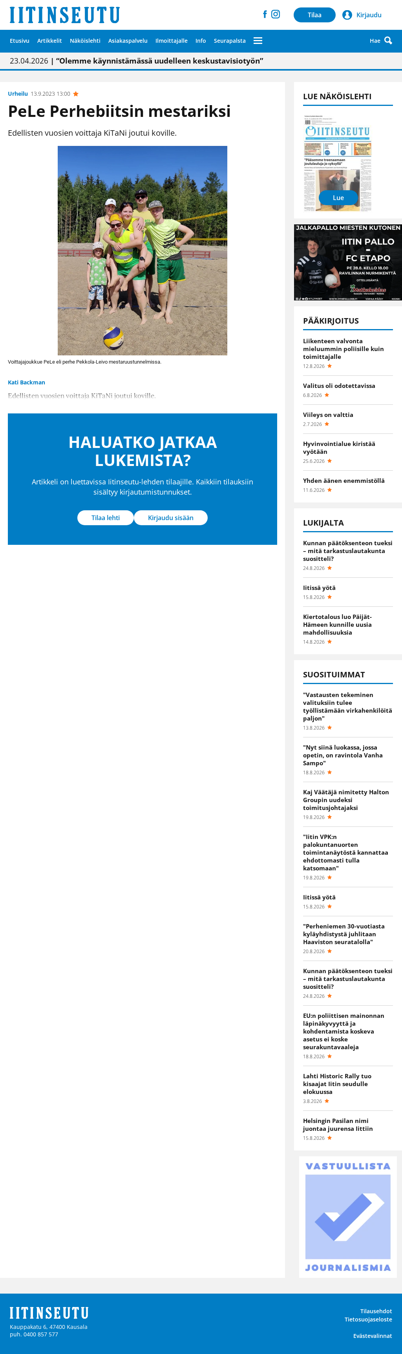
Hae (375, 40)
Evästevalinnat (372, 1335)
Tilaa (315, 15)
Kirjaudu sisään (171, 517)
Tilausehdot (376, 1311)
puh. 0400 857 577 (34, 1334)
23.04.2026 (136, 61)
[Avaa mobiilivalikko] (258, 40)
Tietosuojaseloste (368, 1319)
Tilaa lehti (105, 517)
